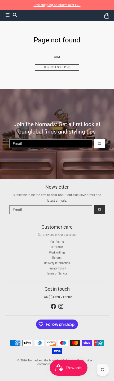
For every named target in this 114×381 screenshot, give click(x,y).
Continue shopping (57, 67)
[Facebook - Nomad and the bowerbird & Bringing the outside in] (53, 306)
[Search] (15, 15)
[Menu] (7, 15)
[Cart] (106, 16)
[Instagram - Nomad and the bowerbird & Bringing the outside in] (61, 306)
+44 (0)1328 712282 (57, 297)
